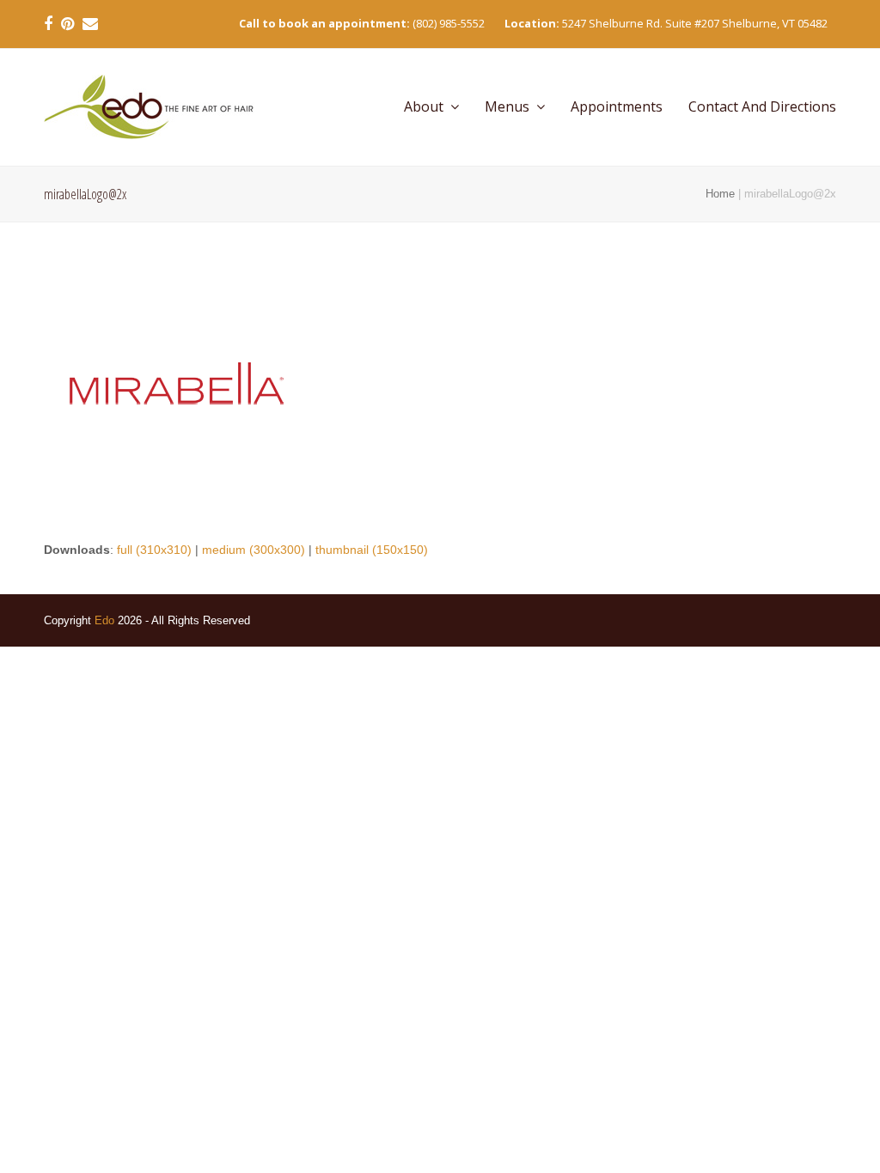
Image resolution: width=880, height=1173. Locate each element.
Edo (104, 620)
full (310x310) (154, 549)
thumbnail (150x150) (371, 549)
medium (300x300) (253, 549)
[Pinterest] (67, 24)
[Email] (90, 24)
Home (720, 193)
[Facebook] (48, 24)
